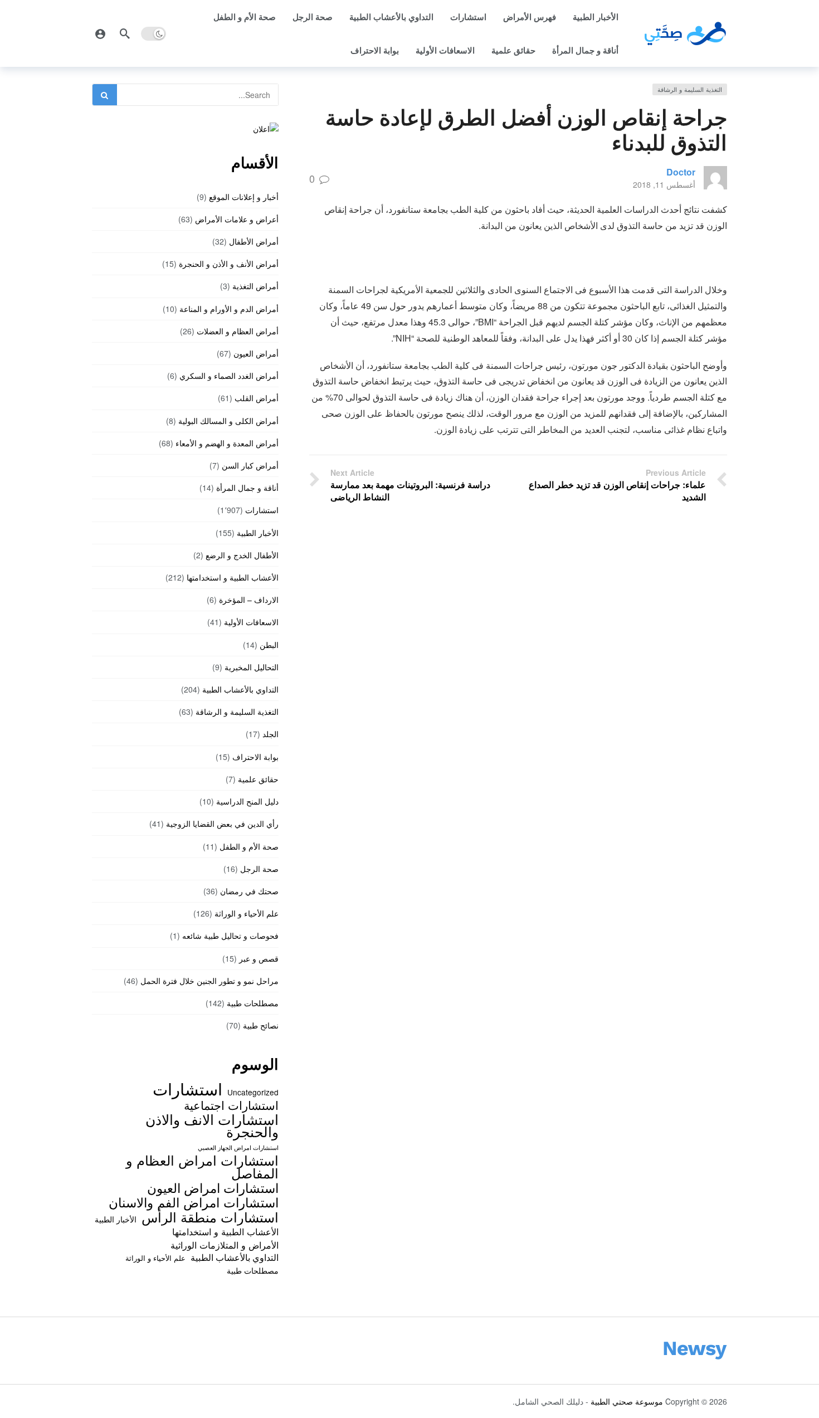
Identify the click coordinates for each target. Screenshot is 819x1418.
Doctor (680, 171)
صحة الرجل (312, 17)
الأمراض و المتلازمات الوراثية (224, 1245)
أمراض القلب (257, 397)
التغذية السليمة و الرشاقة (689, 89)
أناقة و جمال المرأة (585, 50)
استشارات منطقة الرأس (210, 1217)
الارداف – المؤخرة (249, 599)
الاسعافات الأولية (445, 50)
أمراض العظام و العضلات (238, 331)
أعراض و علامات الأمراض (237, 219)
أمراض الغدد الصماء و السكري (229, 375)
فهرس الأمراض (529, 17)
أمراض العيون (256, 353)
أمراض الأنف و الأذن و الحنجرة (229, 263)
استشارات (468, 17)
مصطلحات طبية (253, 1002)
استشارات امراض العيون (213, 1187)
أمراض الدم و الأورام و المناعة (229, 308)
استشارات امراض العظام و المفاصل (202, 1166)
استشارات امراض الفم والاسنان (194, 1202)
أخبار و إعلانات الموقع (244, 196)
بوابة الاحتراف (374, 50)
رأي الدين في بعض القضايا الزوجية (222, 823)
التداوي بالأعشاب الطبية (391, 17)
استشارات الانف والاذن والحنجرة (212, 1125)
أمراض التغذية (255, 285)
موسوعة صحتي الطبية (627, 1401)
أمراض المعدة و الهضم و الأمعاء (227, 443)
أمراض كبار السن (250, 465)
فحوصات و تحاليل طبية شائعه (230, 935)
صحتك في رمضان (249, 890)
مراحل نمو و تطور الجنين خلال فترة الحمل (209, 980)
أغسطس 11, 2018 (664, 184)
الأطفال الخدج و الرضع (242, 555)
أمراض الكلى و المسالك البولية (228, 420)
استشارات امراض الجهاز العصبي (238, 1147)
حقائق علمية (513, 50)
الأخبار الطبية (595, 17)
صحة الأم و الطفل (244, 17)
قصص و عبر (259, 958)
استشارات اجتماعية (231, 1105)
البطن (269, 644)
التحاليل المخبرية (252, 667)
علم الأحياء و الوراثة (246, 913)
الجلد (270, 733)
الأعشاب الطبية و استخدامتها (233, 577)
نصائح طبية (261, 1025)
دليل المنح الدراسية (247, 801)
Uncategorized (253, 1092)
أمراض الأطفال (254, 241)
